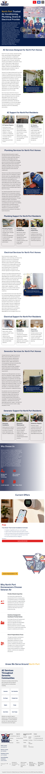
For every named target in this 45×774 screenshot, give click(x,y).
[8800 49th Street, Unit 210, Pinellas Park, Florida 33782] (27, 764)
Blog (17, 740)
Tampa (14, 705)
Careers (17, 742)
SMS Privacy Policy (34, 772)
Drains (10, 740)
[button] (39, 2)
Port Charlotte (15, 691)
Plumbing (11, 738)
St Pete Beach (30, 737)
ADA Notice (41, 772)
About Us (18, 736)
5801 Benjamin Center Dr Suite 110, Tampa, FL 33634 (41, 764)
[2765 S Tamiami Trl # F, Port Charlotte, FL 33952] (18, 764)
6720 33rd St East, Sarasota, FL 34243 (15, 764)
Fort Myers (5, 698)
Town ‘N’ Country (24, 746)
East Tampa (14, 711)
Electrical (11, 742)
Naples (5, 705)
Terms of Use (28, 772)
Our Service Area (19, 738)
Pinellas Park (15, 698)
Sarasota (6, 691)
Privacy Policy (22, 772)
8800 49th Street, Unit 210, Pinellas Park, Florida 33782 (32, 764)
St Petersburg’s (31, 746)
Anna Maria (5, 711)
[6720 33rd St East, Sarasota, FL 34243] (10, 764)
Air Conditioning (12, 736)
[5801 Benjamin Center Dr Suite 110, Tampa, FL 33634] (36, 764)
